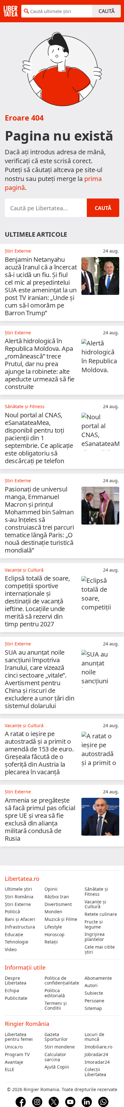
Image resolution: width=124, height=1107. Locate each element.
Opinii (51, 889)
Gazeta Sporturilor (56, 1037)
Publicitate (16, 998)
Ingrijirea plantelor (95, 937)
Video (11, 949)
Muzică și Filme (61, 919)
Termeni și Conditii (56, 1006)
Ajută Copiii (57, 1066)
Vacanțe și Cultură (95, 904)
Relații (51, 941)
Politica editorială (55, 993)
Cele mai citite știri (100, 949)
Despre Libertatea (15, 981)
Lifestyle (53, 926)
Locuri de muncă (94, 1037)
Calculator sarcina (55, 1057)
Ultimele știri (18, 889)
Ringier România (27, 1023)
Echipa (12, 990)
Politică (12, 911)
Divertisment (58, 904)
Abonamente (98, 978)
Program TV (17, 1054)
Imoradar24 (97, 1062)
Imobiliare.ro (98, 1046)
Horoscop (55, 934)
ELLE (9, 1069)
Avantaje (14, 1062)
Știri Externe (18, 904)
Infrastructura (20, 926)
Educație (14, 934)
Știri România (19, 896)
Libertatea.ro (22, 878)
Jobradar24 (96, 1054)
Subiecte (94, 993)
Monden (53, 911)
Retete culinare (101, 914)
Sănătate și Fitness (96, 892)
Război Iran (57, 896)
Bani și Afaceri (20, 919)
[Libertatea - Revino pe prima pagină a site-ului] (10, 11)
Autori (91, 985)
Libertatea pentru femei (19, 1037)
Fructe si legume (94, 924)
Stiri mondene (60, 1046)
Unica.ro (14, 1046)
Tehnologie (16, 941)
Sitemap (93, 1008)
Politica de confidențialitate (62, 981)
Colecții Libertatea (95, 1072)
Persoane (94, 1000)
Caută (106, 11)
